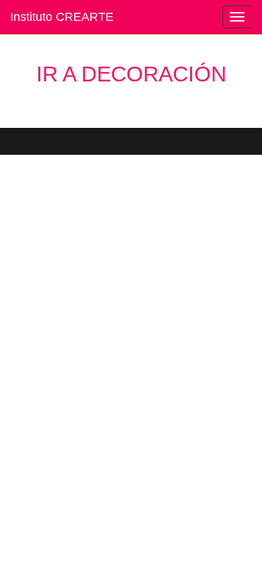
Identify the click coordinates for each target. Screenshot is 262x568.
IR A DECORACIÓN (131, 74)
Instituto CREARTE (62, 17)
